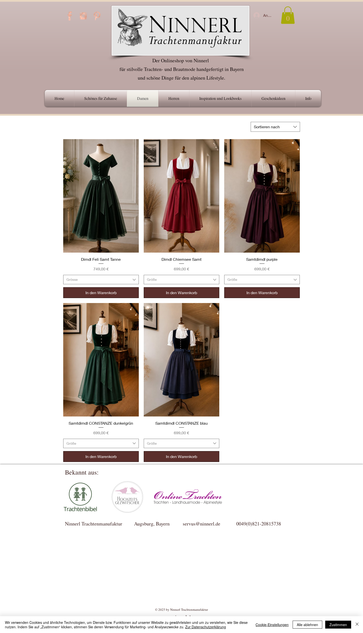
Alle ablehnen (307, 624)
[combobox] (275, 127)
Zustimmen (338, 624)
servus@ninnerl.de (201, 523)
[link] (288, 15)
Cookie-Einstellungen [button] (272, 624)
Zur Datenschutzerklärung (205, 626)
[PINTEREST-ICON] (97, 16)
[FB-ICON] (69, 16)
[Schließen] (357, 624)
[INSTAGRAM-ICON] (83, 16)
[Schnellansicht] (101, 196)
